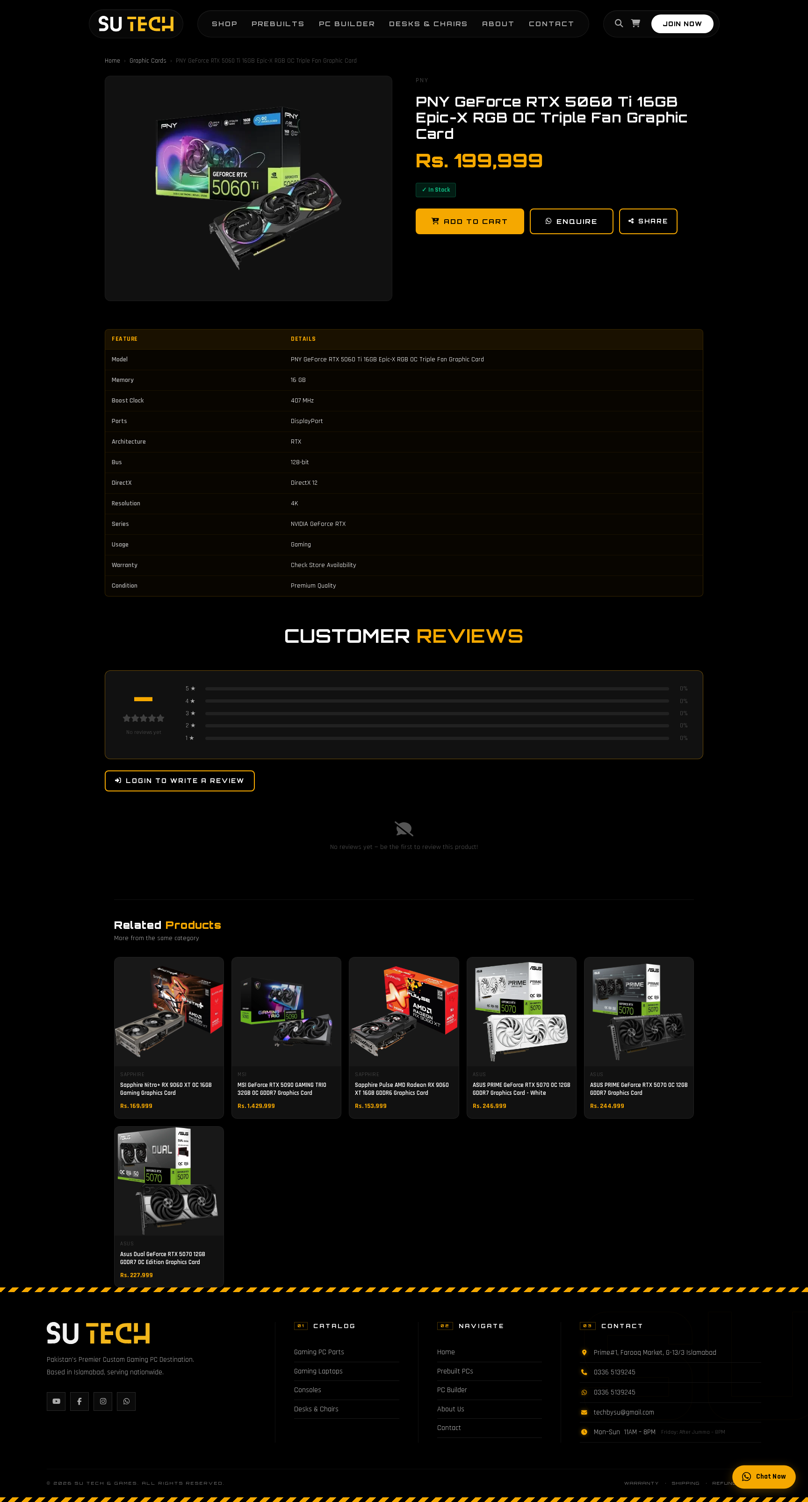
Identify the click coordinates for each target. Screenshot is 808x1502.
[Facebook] (79, 1401)
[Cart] (635, 24)
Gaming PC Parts (319, 1352)
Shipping (686, 1483)
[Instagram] (103, 1401)
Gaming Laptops (318, 1371)
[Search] (619, 24)
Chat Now (771, 1477)
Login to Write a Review (185, 780)
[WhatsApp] (126, 1401)
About (498, 24)
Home (112, 61)
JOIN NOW (682, 24)
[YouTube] (56, 1401)
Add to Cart (476, 221)
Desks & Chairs (428, 24)
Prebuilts (278, 24)
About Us (450, 1409)
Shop (225, 24)
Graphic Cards (148, 61)
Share (653, 221)
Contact (552, 24)
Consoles (307, 1390)
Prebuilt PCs (455, 1371)
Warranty (641, 1483)
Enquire (577, 221)
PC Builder (347, 24)
